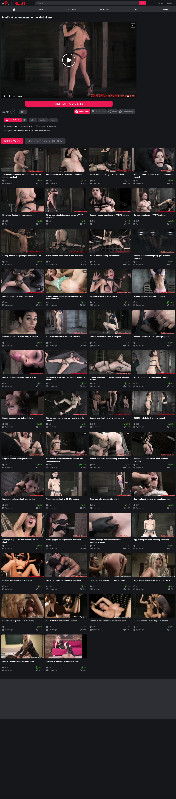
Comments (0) (128, 112)
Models (166, 9)
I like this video (4, 111)
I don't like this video (7, 111)
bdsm (33, 120)
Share (114, 112)
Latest (40, 9)
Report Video (101, 112)
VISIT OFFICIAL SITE (68, 103)
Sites (136, 9)
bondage (43, 120)
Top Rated (72, 9)
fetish (53, 120)
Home (14, 9)
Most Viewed (105, 9)
